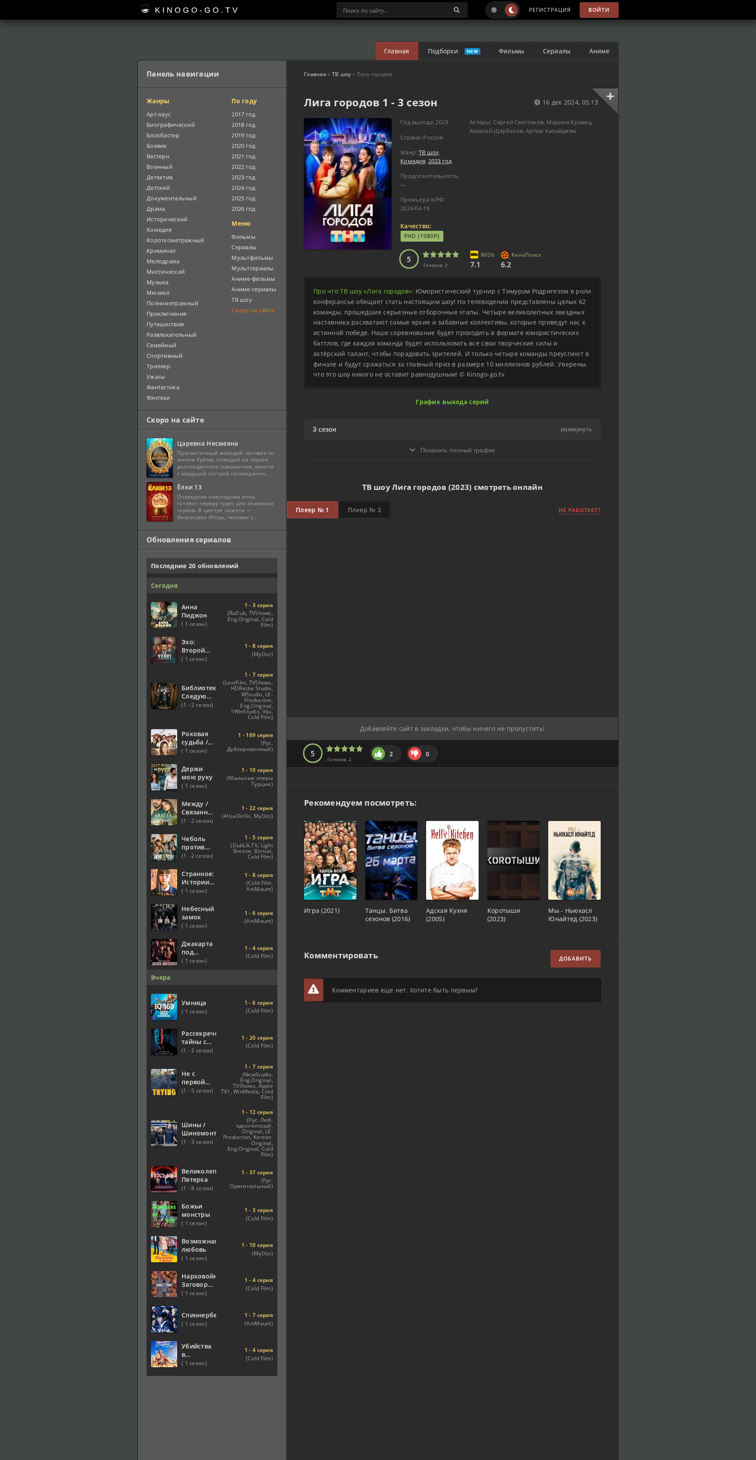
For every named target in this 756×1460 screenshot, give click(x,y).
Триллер (158, 366)
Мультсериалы (252, 268)
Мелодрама (163, 261)
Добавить (575, 958)
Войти (599, 10)
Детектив (159, 177)
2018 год (243, 125)
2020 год (243, 146)
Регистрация (550, 10)
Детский (158, 188)
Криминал (161, 251)
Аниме (599, 51)
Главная (397, 51)
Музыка (158, 282)
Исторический (167, 219)
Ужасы (156, 377)
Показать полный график (457, 450)
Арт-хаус (159, 114)
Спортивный (164, 356)
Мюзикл (158, 293)
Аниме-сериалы (253, 289)
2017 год (243, 114)
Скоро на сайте (252, 310)
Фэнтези (158, 398)
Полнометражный (172, 303)
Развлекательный (171, 335)
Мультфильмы (252, 258)
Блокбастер (163, 135)
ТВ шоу (341, 74)
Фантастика (163, 387)
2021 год (243, 156)
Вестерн (158, 156)
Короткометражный (175, 240)
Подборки (443, 51)
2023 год (440, 161)
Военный (159, 167)
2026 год (243, 209)
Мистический (166, 272)
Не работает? (580, 510)
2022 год (243, 167)
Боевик (157, 146)
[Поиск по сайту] (457, 10)
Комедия (412, 161)
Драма (156, 209)
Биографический (171, 125)
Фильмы (512, 51)
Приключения (166, 314)
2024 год (243, 188)
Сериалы (557, 51)
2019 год (243, 135)
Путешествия (165, 324)
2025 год (243, 198)
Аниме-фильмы (253, 279)
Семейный (161, 345)
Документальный (171, 198)
